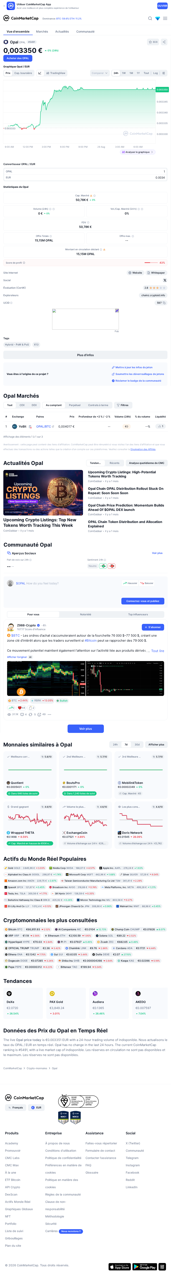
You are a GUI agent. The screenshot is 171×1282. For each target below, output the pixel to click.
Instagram (133, 1165)
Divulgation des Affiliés (143, 449)
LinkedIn (131, 1187)
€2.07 (113, 954)
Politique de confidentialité (63, 1158)
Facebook (132, 1172)
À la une (10, 1172)
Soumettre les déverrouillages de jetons (140, 374)
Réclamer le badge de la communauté (138, 380)
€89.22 (117, 935)
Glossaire (92, 1172)
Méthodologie (54, 1216)
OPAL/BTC (43, 426)
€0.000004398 (87, 960)
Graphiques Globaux (19, 1209)
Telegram (132, 1158)
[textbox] (68, 588)
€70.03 (30, 941)
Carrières (51, 1231)
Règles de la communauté (63, 1194)
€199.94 (81, 966)
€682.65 (119, 941)
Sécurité (51, 1223)
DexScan (11, 1194)
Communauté (135, 1150)
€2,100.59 (69, 935)
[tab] (40, 73)
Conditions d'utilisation (60, 1150)
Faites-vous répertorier (101, 1143)
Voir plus (157, 553)
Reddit (130, 1180)
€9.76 (88, 948)
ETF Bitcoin (12, 1180)
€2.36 (34, 948)
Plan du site (13, 1245)
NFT (8, 1216)
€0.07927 (76, 941)
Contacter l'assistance (101, 1158)
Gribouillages (14, 1238)
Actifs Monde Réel (17, 1201)
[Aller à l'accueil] (20, 18)
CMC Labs (12, 1158)
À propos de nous (57, 1143)
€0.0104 (82, 929)
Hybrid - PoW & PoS (17, 344)
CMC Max (12, 1165)
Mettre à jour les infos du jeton (134, 367)
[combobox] (100, 73)
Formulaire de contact (100, 1150)
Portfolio (10, 1223)
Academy (11, 1143)
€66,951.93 (29, 929)
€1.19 (24, 935)
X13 (36, 344)
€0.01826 (140, 929)
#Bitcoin (91, 640)
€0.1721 (136, 948)
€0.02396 (140, 960)
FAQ (88, 1165)
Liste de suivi (14, 1231)
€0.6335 (70, 954)
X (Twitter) (133, 1143)
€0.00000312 (30, 966)
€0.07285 (30, 960)
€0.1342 (27, 954)
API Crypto (12, 1187)
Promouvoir (12, 1150)
